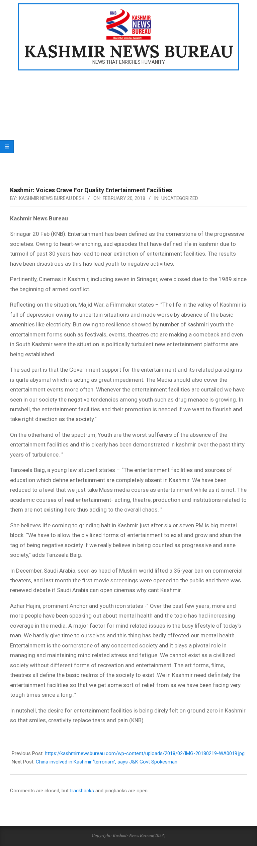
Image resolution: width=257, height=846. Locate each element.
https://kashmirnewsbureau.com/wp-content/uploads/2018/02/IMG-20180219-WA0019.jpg (145, 753)
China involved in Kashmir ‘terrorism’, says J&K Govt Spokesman (106, 762)
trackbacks (82, 791)
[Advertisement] (128, 124)
